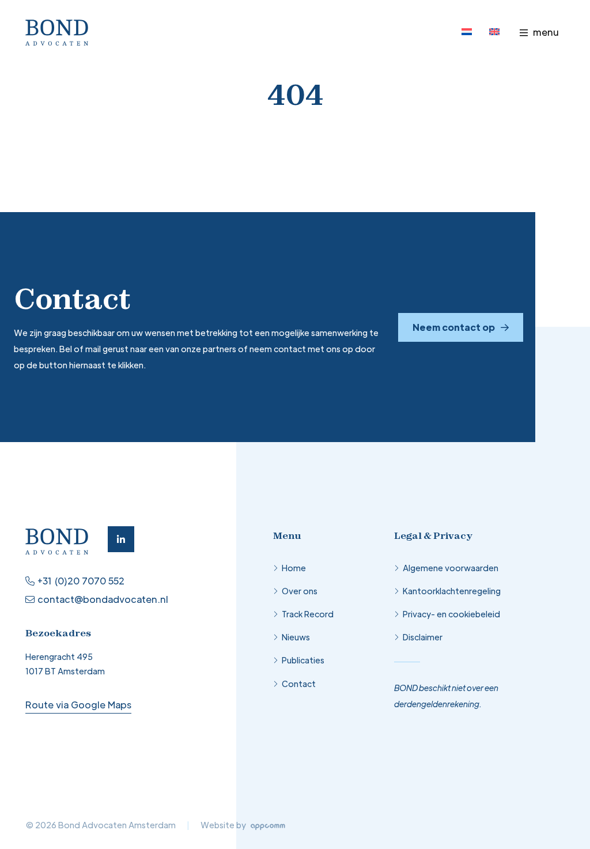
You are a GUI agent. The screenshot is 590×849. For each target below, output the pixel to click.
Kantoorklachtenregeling (452, 591)
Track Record (308, 614)
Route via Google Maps (78, 705)
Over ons (299, 591)
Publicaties (303, 660)
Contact (299, 683)
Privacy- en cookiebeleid (451, 614)
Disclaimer (422, 637)
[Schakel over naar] (467, 31)
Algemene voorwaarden (450, 568)
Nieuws (296, 637)
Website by (224, 825)
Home (294, 568)
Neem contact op (454, 327)
